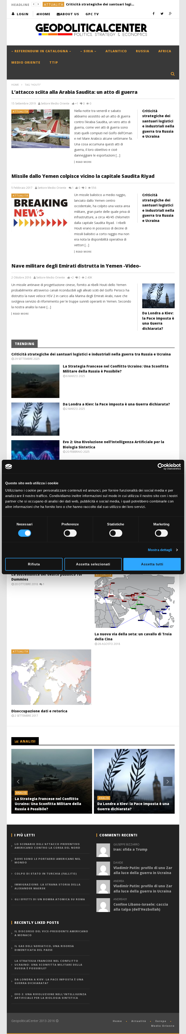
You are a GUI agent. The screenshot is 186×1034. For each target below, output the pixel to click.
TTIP (53, 62)
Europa (160, 1021)
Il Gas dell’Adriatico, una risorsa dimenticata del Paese (44, 948)
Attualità (20, 111)
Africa (164, 51)
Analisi (51, 4)
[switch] (70, 533)
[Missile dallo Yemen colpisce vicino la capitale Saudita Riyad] (40, 213)
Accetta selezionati (93, 564)
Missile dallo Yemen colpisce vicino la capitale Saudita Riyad (82, 176)
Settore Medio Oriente (55, 103)
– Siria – (88, 51)
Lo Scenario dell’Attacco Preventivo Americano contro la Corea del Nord (47, 846)
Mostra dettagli (160, 550)
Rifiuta (34, 564)
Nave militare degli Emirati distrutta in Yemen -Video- (76, 266)
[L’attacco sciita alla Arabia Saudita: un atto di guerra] (40, 128)
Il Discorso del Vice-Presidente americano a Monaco (51, 933)
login (23, 14)
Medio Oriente (25, 62)
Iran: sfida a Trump (130, 849)
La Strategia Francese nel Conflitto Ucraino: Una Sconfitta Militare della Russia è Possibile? (94, 4)
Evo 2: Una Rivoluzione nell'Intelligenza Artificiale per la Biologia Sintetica (50, 996)
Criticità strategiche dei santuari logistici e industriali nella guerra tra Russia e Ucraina (91, 354)
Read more (83, 162)
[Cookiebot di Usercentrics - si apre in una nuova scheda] (161, 466)
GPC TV (92, 14)
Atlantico (116, 51)
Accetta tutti (152, 564)
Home (44, 14)
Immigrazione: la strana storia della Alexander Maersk (48, 886)
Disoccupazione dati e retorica (39, 711)
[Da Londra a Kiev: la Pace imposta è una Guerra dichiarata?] (158, 295)
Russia (142, 51)
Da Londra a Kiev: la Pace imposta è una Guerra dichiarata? (116, 404)
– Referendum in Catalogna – (41, 51)
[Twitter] (162, 13)
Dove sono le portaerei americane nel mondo (48, 860)
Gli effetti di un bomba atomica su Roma (50, 899)
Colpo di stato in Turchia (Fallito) (46, 873)
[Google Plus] (170, 13)
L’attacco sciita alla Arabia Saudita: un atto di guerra (74, 92)
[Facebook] (153, 13)
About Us (69, 14)
